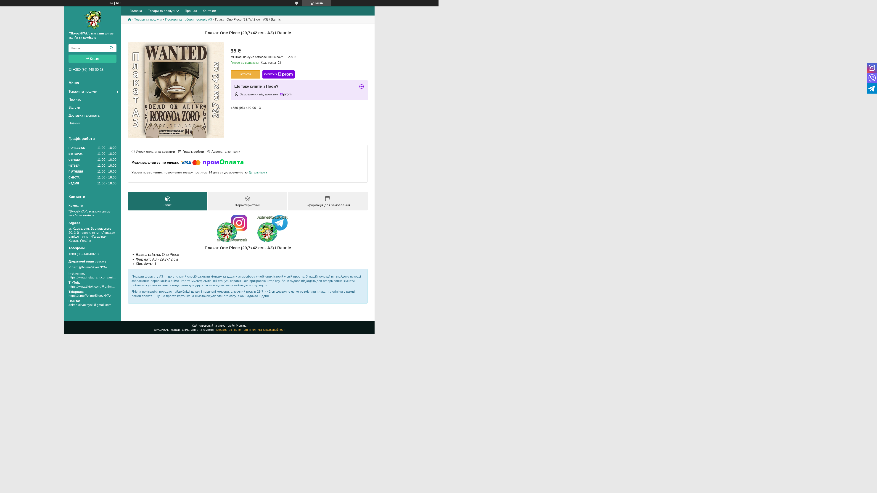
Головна (136, 11)
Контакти (209, 11)
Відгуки (74, 107)
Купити (245, 74)
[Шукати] (111, 48)
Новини (74, 123)
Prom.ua (241, 325)
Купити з (270, 74)
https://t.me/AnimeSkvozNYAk (90, 295)
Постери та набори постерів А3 (188, 19)
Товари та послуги (83, 91)
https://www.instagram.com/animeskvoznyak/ (101, 277)
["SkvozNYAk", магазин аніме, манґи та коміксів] (92, 20)
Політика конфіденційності (267, 329)
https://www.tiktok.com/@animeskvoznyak (99, 286)
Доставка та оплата (84, 115)
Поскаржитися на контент (231, 329)
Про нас (75, 99)
